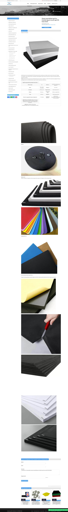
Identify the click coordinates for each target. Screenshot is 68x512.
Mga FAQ (48, 3)
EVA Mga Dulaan (11, 75)
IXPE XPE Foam (11, 60)
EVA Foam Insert (11, 52)
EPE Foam (10, 63)
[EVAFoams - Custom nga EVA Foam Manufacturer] (9, 4)
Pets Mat (10, 91)
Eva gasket (10, 54)
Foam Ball (10, 76)
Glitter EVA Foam (11, 89)
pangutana (46, 27)
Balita (45, 3)
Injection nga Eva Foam (12, 84)
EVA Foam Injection (11, 80)
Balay (28, 3)
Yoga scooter (11, 25)
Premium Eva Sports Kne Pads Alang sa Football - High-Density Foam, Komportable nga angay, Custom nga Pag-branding (36, 502)
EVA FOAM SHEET (58, 11)
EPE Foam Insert (11, 56)
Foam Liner (10, 88)
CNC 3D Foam (11, 58)
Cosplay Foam (11, 78)
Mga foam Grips (11, 20)
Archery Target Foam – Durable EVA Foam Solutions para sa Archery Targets (25, 502)
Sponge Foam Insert (12, 55)
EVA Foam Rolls (11, 49)
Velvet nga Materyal (12, 65)
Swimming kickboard (12, 24)
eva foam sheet (50, 24)
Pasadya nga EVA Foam (12, 38)
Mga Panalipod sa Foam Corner (13, 45)
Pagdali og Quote (54, 3)
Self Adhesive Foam (11, 41)
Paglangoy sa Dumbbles (12, 27)
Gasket (10, 31)
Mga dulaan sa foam (12, 22)
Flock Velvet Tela (11, 36)
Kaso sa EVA (10, 73)
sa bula (54, 24)
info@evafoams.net (52, 0)
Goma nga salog (11, 47)
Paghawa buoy (11, 29)
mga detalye (23, 500)
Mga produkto (40, 3)
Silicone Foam (11, 43)
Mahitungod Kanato (33, 3)
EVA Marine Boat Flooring (13, 61)
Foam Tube (10, 67)
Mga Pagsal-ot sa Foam (12, 51)
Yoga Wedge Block (11, 86)
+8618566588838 (45, 0)
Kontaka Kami (29, 5)
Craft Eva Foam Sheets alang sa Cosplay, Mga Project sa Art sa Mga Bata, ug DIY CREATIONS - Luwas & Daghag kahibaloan (46, 502)
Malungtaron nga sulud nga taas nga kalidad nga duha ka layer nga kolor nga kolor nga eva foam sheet (56, 503)
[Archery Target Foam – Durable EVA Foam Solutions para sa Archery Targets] (25, 498)
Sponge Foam (11, 71)
